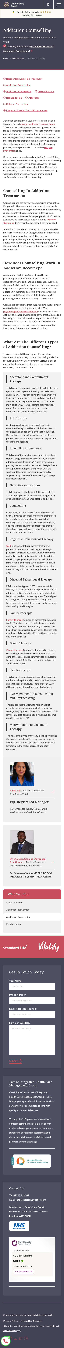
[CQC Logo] (22, 1246)
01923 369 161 (21, 1195)
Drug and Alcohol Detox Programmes (26, 110)
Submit (13, 1061)
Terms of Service (10, 1330)
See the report (21, 1271)
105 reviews (36, 15)
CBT (8, 545)
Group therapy (14, 650)
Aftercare (33, 97)
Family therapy (14, 619)
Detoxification (46, 91)
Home (5, 58)
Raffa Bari (22, 37)
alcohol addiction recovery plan (37, 123)
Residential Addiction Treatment (24, 78)
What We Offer (18, 58)
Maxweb (37, 1320)
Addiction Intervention (17, 909)
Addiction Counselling (18, 916)
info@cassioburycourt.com (31, 1199)
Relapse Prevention (17, 104)
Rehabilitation (13, 924)
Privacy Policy (10, 1320)
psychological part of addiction (20, 311)
